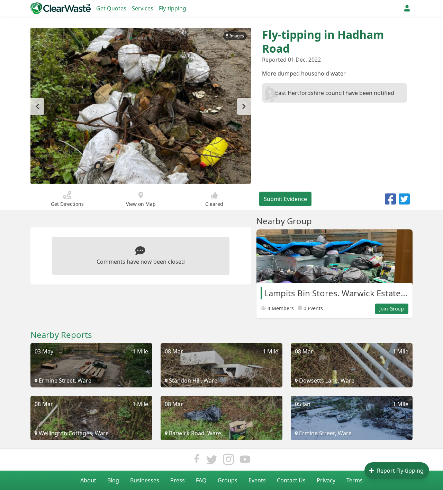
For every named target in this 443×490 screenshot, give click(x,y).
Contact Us (291, 480)
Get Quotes (111, 8)
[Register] (407, 8)
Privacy (326, 480)
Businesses (144, 480)
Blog (113, 480)
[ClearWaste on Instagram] (228, 461)
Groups (227, 480)
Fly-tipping (172, 8)
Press (177, 480)
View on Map (141, 204)
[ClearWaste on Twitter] (211, 461)
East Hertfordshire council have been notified (334, 93)
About (88, 480)
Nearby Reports (61, 334)
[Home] (60, 8)
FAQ (201, 480)
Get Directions (67, 204)
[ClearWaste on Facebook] (196, 461)
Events (257, 480)
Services (142, 8)
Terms (354, 480)
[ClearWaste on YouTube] (245, 461)
